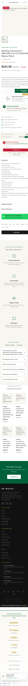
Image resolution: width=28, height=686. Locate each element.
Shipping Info (5, 539)
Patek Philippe (5, 521)
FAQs (3, 531)
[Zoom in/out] (2, 682)
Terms (11, 601)
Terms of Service (6, 558)
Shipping (21, 601)
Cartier (3, 513)
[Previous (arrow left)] (2, 685)
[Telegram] (6, 503)
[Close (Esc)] (16, 682)
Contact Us (4, 534)
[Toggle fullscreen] (7, 682)
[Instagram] (3, 503)
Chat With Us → (14, 476)
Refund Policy (5, 555)
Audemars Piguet (6, 518)
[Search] (22, 2)
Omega (3, 516)
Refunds (15, 601)
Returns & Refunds (6, 542)
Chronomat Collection (9, 47)
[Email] (10, 503)
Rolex (3, 510)
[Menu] (2, 2)
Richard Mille (5, 524)
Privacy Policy (5, 552)
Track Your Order (6, 537)
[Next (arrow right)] (7, 685)
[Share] (11, 682)
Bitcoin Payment (5, 545)
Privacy (7, 601)
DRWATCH (14, 2)
